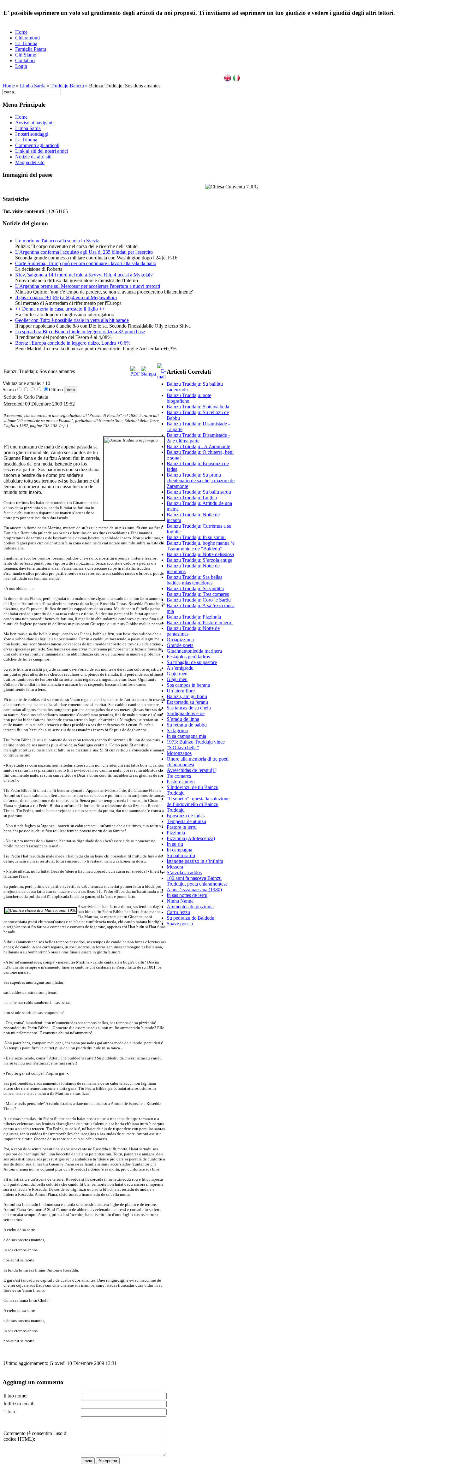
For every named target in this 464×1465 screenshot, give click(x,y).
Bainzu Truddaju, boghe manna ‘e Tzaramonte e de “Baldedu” (201, 545)
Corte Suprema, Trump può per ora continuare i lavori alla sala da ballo (85, 263)
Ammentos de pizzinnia (190, 906)
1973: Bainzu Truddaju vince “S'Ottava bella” (196, 744)
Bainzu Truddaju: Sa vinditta (195, 588)
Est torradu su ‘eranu (187, 702)
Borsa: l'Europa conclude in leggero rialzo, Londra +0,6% (72, 343)
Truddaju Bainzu (68, 85)
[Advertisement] (200, 1026)
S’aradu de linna (183, 719)
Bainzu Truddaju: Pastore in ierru (200, 622)
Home (21, 32)
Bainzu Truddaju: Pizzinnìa (194, 617)
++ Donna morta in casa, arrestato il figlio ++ (60, 308)
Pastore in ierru (182, 827)
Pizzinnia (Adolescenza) (191, 838)
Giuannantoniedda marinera (194, 651)
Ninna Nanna (180, 901)
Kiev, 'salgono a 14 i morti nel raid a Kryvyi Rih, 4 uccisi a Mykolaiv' (84, 274)
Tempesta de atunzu (186, 821)
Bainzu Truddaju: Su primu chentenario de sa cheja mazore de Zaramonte (201, 480)
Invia (87, 1460)
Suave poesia (180, 923)
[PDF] (135, 374)
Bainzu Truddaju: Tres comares (198, 594)
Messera (175, 866)
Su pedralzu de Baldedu (190, 918)
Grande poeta (180, 645)
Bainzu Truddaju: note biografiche (189, 398)
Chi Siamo (25, 54)
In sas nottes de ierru (187, 895)
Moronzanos (179, 753)
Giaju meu (177, 673)
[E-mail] (161, 376)
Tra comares (179, 776)
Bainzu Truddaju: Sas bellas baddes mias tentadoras (194, 579)
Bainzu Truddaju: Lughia (192, 497)
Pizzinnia (176, 832)
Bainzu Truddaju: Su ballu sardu (199, 492)
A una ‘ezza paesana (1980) (194, 889)
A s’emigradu (180, 668)
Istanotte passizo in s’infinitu (195, 861)
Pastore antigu (181, 781)
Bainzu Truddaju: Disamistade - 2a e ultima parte (198, 437)
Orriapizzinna (180, 639)
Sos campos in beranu (188, 685)
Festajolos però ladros (188, 656)
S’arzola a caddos (184, 872)
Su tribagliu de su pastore (192, 662)
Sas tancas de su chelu (189, 707)
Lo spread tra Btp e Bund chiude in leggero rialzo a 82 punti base (80, 331)
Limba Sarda (32, 85)
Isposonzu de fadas (186, 815)
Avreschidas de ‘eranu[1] (192, 770)
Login (21, 66)
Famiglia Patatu (30, 49)
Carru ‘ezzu (178, 912)
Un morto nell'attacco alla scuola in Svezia (57, 240)
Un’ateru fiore (181, 690)
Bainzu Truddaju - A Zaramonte (198, 446)
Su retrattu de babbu (187, 724)
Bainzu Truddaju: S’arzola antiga (199, 560)
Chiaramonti (27, 37)
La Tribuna (26, 43)
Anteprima (107, 1460)
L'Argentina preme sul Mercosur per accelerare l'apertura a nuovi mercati (87, 286)
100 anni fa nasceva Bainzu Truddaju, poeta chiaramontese (197, 881)
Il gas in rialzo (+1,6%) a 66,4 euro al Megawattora (66, 297)
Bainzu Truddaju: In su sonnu (196, 537)
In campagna (179, 849)
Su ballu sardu (181, 855)
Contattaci (25, 60)
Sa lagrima (177, 730)
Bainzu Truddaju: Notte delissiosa (200, 554)
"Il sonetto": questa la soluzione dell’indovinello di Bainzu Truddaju (198, 804)
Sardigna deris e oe (186, 713)
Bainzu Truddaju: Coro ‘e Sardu (199, 599)
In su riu (175, 844)
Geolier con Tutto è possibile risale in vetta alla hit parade (72, 320)
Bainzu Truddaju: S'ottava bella (198, 406)
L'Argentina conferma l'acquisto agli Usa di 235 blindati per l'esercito (84, 252)
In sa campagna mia (186, 736)
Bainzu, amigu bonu (187, 696)
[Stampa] (148, 374)
